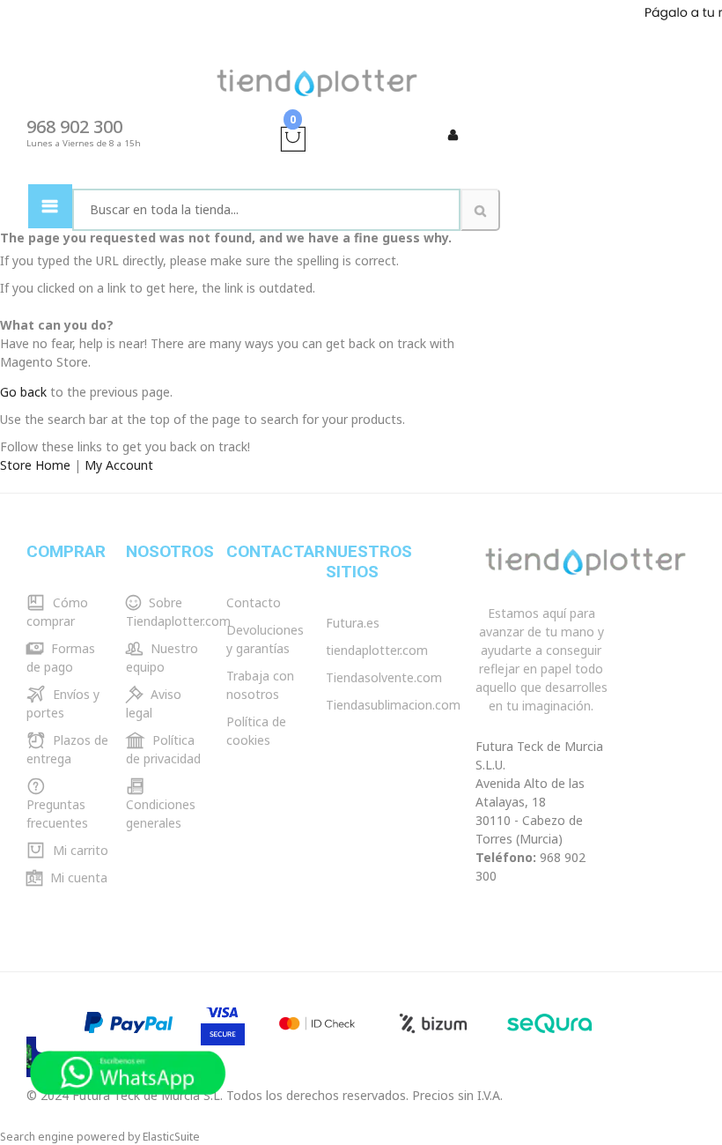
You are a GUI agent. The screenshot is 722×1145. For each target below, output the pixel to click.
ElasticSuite (171, 1136)
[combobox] (266, 209)
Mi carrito (78, 850)
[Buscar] (480, 210)
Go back (23, 391)
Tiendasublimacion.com (393, 704)
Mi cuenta (77, 877)
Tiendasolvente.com (384, 677)
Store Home (35, 465)
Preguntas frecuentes (57, 813)
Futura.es (352, 622)
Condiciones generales (160, 813)
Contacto (253, 602)
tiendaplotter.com (377, 650)
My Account (119, 465)
